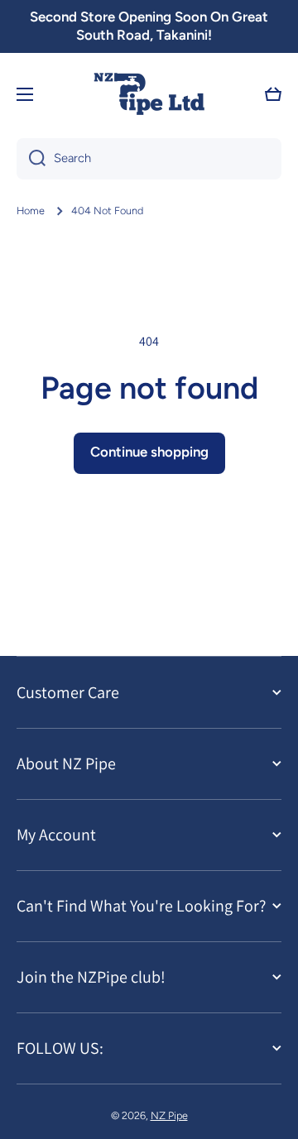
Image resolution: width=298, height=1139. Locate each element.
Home (31, 210)
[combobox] (149, 158)
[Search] (31, 158)
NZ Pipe (169, 1115)
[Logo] (149, 95)
